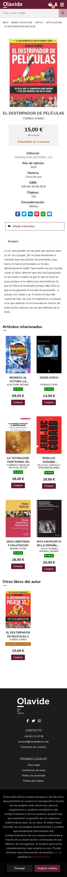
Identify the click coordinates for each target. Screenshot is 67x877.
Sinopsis (13, 241)
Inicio (5, 22)
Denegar (19, 868)
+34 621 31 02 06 (33, 736)
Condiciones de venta (33, 770)
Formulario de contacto (33, 747)
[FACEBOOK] (27, 720)
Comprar (18, 402)
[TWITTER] (33, 720)
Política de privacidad (33, 775)
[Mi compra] (50, 4)
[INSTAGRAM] (39, 720)
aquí (56, 852)
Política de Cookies (33, 781)
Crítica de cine (54, 22)
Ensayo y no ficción (21, 22)
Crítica (39, 22)
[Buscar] (63, 13)
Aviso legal (33, 765)
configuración (40, 857)
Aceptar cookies (47, 868)
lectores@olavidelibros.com (33, 741)
